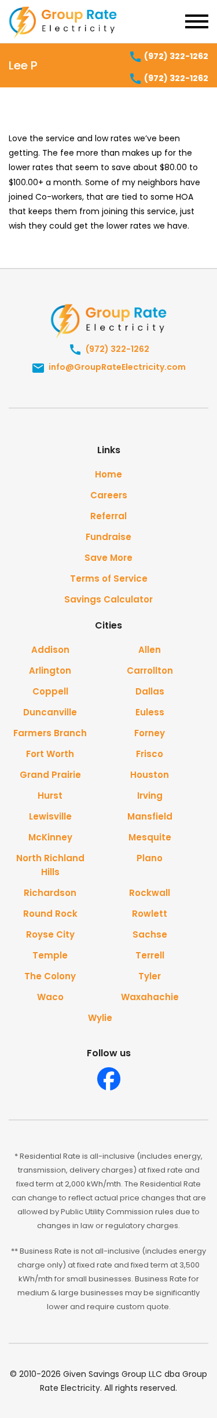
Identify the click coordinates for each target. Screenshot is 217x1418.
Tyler (149, 976)
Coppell (50, 691)
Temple (50, 955)
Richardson (50, 893)
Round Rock (50, 914)
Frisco (149, 754)
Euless (149, 712)
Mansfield (149, 816)
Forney (149, 733)
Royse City (50, 934)
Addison (50, 650)
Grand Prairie (50, 775)
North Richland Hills (50, 865)
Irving (150, 795)
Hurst (50, 795)
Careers (108, 495)
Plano (150, 858)
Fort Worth (50, 754)
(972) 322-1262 (175, 56)
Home (108, 474)
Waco (50, 997)
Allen (149, 650)
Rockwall (149, 893)
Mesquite (149, 837)
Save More (108, 558)
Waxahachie (150, 997)
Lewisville (50, 816)
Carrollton (150, 670)
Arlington (50, 670)
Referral (108, 516)
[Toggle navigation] (196, 21)
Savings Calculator (108, 599)
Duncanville (50, 712)
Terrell (149, 955)
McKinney (50, 837)
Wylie (100, 1018)
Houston (149, 775)
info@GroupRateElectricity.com (116, 367)
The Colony (50, 976)
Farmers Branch (50, 733)
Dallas (149, 691)
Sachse (150, 934)
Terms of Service (109, 578)
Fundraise (108, 537)
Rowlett (149, 914)
